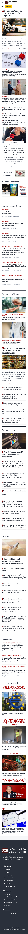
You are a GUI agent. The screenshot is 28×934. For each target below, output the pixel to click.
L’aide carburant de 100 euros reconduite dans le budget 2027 (12, 388)
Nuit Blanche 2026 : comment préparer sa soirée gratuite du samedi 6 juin (13, 774)
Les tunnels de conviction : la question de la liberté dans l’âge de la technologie (14, 266)
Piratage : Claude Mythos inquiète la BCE (12, 714)
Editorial (10, 247)
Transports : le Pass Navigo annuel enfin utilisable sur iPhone (14, 591)
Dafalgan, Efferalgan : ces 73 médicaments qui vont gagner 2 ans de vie (13, 109)
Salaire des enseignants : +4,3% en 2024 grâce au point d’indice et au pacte (14, 411)
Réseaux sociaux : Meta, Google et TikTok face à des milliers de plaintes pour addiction (14, 484)
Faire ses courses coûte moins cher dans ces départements (13, 350)
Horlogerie (9, 656)
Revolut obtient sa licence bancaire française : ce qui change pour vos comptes (14, 492)
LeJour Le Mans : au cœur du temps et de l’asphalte (12, 13)
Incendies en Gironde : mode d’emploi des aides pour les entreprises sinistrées (12, 609)
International (5, 668)
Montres (19, 656)
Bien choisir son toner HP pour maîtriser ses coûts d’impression (12, 454)
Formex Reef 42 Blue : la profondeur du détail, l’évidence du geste (14, 659)
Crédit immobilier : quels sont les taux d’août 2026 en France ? (13, 318)
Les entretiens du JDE (6, 209)
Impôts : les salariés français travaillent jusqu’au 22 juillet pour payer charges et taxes (13, 628)
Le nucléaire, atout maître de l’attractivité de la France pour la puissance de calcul (12, 600)
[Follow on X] (13, 913)
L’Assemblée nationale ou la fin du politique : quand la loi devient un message (13, 279)
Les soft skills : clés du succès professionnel (11, 213)
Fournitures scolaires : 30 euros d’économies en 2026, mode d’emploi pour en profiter (13, 420)
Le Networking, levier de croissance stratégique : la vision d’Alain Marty (12, 803)
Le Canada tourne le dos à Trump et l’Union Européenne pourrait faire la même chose (14, 115)
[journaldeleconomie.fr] (11, 2)
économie (19, 643)
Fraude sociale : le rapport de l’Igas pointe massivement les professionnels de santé (14, 396)
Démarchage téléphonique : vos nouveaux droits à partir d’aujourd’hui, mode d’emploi (13, 475)
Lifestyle (15, 656)
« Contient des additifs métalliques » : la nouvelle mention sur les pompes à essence (13, 122)
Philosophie (4, 247)
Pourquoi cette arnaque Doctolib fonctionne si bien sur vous (11, 343)
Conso (3, 643)
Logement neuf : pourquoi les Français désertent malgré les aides (13, 404)
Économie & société (20, 667)
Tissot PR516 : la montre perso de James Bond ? (13, 585)
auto (14, 667)
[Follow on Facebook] (11, 913)
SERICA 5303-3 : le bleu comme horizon (13, 569)
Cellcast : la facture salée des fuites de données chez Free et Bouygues (14, 526)
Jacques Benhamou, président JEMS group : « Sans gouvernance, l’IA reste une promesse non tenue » (14, 237)
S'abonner (8, 6)
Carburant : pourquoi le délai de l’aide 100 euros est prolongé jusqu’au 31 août (12, 647)
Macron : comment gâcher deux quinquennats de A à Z (12, 224)
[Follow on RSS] (16, 913)
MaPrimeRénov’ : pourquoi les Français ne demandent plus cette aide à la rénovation (13, 747)
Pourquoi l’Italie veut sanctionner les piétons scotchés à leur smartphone (12, 561)
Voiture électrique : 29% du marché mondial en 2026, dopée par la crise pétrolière (13, 672)
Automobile (13, 643)
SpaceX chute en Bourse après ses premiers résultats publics (13, 512)
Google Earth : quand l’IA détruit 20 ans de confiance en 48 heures (13, 519)
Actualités (4, 262)
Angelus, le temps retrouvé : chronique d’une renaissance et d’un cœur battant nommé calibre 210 (14, 577)
